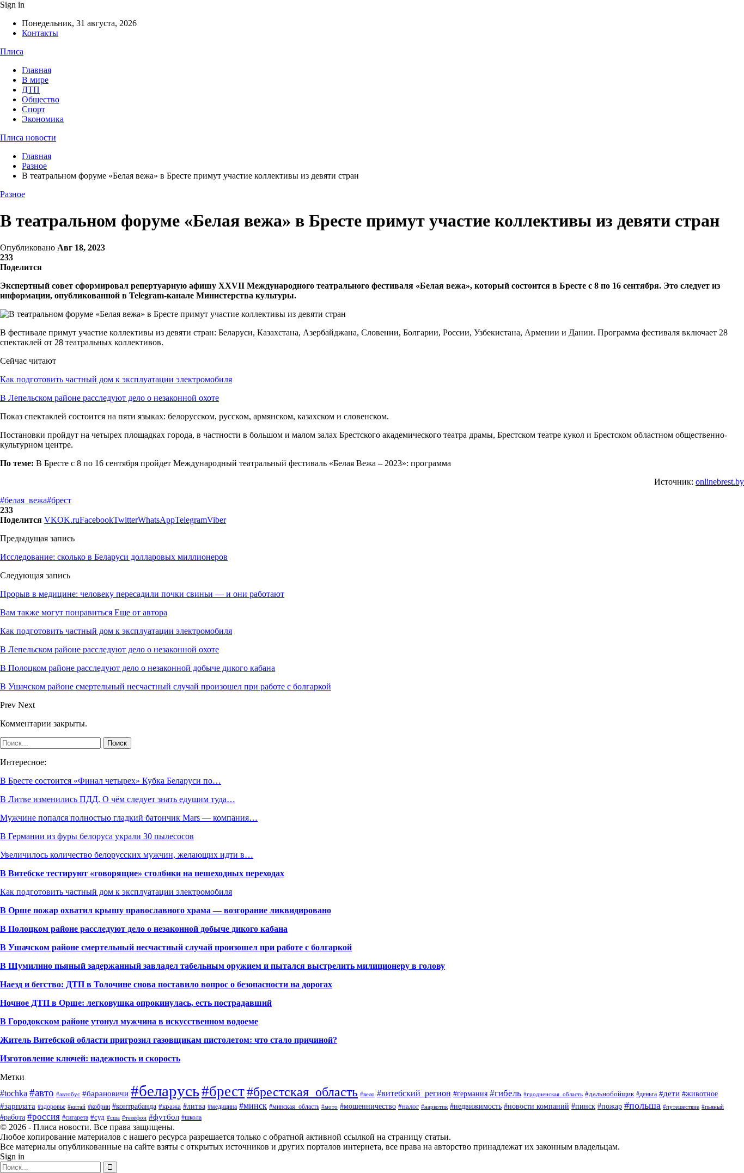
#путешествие (681, 1106)
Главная (36, 70)
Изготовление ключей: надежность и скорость (90, 1058)
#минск (253, 1105)
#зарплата (17, 1105)
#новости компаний (536, 1106)
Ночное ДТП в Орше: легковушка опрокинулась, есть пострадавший (136, 1002)
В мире (35, 79)
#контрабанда (134, 1106)
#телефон (134, 1118)
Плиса (11, 51)
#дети (669, 1093)
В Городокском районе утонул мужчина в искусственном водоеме (129, 1021)
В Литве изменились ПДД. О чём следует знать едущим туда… (117, 799)
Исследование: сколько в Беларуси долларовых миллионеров (114, 556)
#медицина (222, 1106)
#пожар (609, 1106)
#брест (59, 500)
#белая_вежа (23, 500)
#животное (700, 1093)
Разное (12, 194)
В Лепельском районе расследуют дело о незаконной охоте (109, 397)
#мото (329, 1107)
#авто (41, 1092)
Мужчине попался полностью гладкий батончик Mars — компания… (129, 817)
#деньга (646, 1094)
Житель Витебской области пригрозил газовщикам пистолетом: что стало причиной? (168, 1039)
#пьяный (713, 1106)
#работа (12, 1117)
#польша (642, 1105)
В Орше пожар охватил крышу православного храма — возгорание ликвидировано (165, 910)
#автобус (68, 1094)
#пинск (583, 1106)
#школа (191, 1117)
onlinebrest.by (720, 481)
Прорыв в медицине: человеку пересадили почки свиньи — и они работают (142, 593)
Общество (40, 99)
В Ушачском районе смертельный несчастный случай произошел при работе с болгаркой (176, 947)
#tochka (13, 1093)
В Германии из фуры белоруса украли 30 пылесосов (97, 836)
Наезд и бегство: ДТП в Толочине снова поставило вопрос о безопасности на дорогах (166, 984)
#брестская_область (302, 1091)
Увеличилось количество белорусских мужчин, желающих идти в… (126, 854)
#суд (97, 1117)
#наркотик (434, 1106)
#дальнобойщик (609, 1094)
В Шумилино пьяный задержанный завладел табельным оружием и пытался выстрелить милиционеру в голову (222, 965)
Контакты (40, 33)
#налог (408, 1106)
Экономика (43, 119)
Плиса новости (28, 137)
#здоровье (51, 1106)
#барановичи (105, 1093)
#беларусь (165, 1090)
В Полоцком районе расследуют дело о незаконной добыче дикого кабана (144, 928)
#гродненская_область (553, 1094)
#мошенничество (368, 1106)
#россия (43, 1116)
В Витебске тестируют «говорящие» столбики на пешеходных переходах (142, 873)
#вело (367, 1094)
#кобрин (99, 1106)
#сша (113, 1117)
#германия (470, 1094)
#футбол (164, 1117)
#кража (169, 1106)
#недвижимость (476, 1106)
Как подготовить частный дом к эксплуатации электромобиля (116, 379)
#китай (77, 1106)
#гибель (505, 1093)
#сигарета (75, 1117)
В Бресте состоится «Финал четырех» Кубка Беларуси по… (110, 780)
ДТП (31, 89)
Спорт (33, 109)
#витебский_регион (414, 1093)
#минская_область (294, 1106)
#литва (194, 1106)
